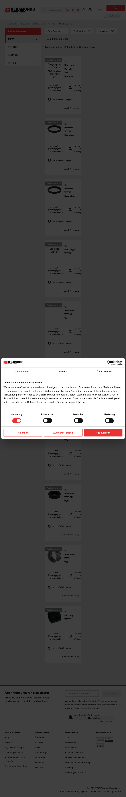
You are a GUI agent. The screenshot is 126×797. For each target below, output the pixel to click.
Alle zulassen (103, 432)
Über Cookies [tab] (104, 371)
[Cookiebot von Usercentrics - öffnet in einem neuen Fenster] (109, 362)
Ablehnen (23, 432)
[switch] (47, 420)
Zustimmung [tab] (22, 371)
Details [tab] (63, 371)
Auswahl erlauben (63, 432)
